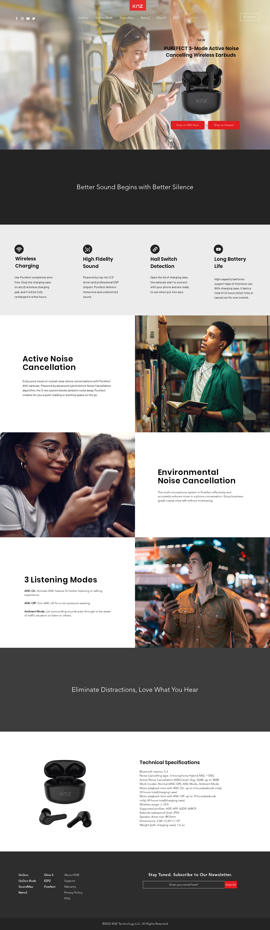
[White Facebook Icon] (17, 19)
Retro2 (23, 892)
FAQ (67, 898)
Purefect (49, 886)
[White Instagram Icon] (22, 19)
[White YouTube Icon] (28, 19)
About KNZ (72, 875)
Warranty (70, 886)
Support (69, 880)
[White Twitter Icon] (34, 19)
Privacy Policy (73, 892)
